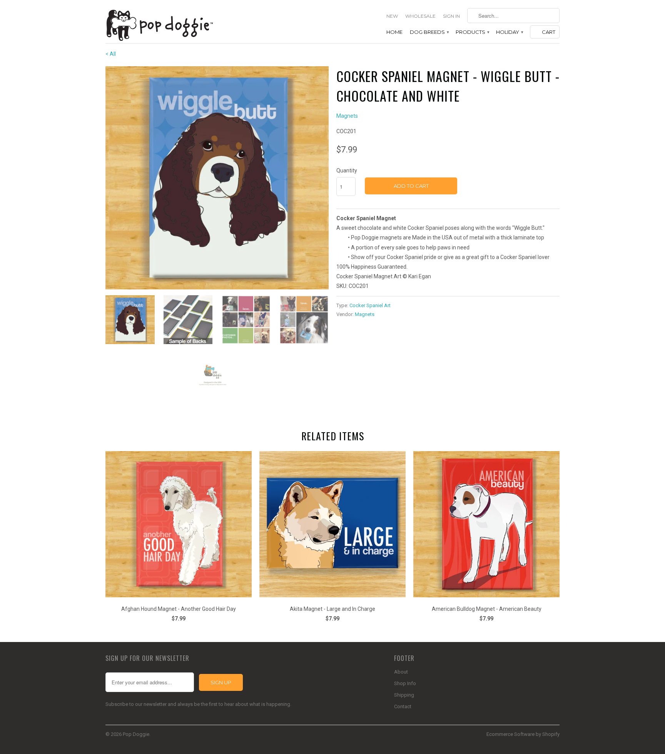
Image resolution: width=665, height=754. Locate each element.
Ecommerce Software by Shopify (523, 734)
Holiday (509, 32)
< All (110, 54)
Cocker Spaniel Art (370, 305)
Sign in (451, 16)
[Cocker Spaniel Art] (217, 177)
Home (394, 32)
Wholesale (420, 16)
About (401, 672)
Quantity (346, 170)
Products (472, 32)
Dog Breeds (429, 32)
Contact (402, 706)
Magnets (347, 116)
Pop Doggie (136, 734)
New (392, 16)
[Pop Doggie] (159, 24)
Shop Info (405, 683)
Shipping (404, 695)
